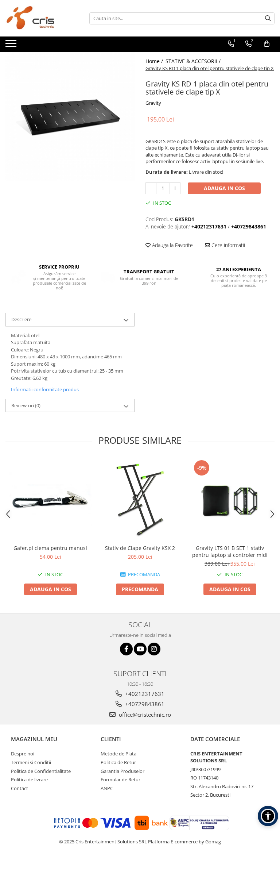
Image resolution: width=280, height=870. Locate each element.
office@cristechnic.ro (144, 714)
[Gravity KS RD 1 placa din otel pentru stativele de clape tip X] (70, 116)
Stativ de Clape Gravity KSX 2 (140, 547)
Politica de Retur (118, 762)
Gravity (153, 103)
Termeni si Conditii (31, 762)
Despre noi (22, 753)
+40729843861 (144, 704)
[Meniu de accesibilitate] (268, 816)
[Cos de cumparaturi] (267, 43)
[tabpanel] (70, 116)
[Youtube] (140, 649)
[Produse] (11, 45)
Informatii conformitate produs (45, 389)
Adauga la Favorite (172, 245)
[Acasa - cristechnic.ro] (41, 18)
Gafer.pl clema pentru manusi (50, 547)
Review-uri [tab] (25, 405)
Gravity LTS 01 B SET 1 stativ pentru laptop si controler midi (230, 551)
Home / (154, 61)
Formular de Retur (120, 779)
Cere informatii (227, 245)
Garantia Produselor (122, 771)
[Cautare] (268, 18)
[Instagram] (154, 649)
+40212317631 (144, 693)
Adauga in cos (224, 188)
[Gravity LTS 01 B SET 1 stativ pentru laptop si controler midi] (229, 499)
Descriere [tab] (21, 319)
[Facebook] (126, 649)
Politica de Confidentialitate (41, 771)
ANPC (107, 788)
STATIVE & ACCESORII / (194, 61)
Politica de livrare (29, 779)
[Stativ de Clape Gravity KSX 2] (140, 499)
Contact (19, 788)
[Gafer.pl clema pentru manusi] (50, 499)
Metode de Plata (118, 753)
